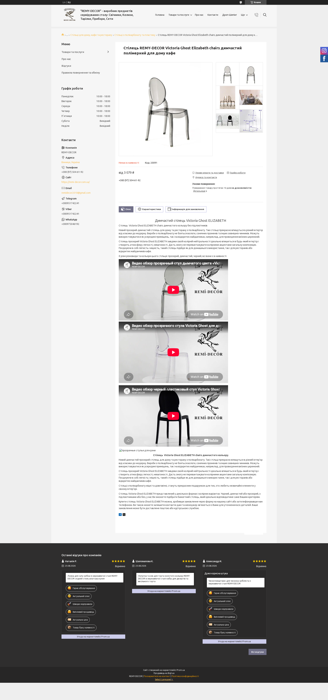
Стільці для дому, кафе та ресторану (91, 35)
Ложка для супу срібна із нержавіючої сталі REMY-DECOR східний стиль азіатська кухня (92, 577)
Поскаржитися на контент (157, 676)
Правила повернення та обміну (81, 72)
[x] (124, 515)
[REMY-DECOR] (70, 15)
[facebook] (120, 515)
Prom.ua (181, 670)
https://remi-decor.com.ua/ (76, 182)
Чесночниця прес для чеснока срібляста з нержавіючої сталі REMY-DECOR (230, 582)
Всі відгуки (257, 652)
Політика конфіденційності (185, 676)
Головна (159, 14)
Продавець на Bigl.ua (164, 673)
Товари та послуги (178, 14)
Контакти (213, 14)
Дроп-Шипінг (229, 14)
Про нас (199, 14)
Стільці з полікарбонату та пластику (134, 35)
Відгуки (66, 65)
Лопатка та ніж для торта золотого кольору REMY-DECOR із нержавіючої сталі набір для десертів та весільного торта (164, 578)
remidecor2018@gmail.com (76, 192)
